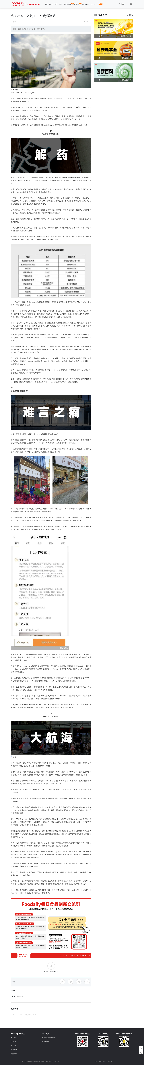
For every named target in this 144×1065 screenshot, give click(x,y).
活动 (61, 4)
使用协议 (14, 1050)
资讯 (56, 4)
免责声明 (14, 1054)
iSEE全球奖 (95, 4)
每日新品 (67, 4)
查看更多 (130, 15)
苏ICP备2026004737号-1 (103, 1061)
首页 (46, 4)
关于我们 (14, 1037)
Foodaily (42, 1061)
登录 (13, 996)
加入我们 (14, 1046)
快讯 (51, 4)
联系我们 (14, 1042)
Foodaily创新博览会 (49, 1037)
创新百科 (75, 4)
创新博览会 (85, 4)
